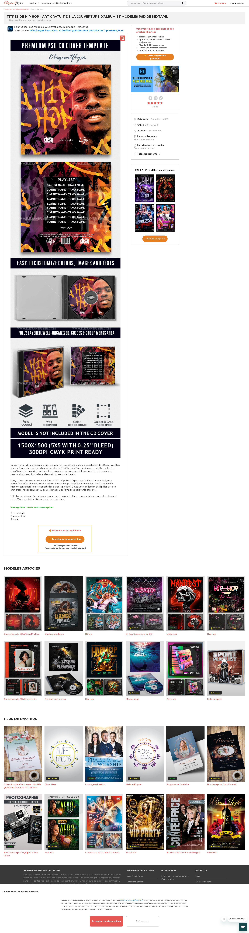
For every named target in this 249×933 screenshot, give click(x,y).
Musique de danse (54, 634)
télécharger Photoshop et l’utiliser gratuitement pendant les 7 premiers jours (76, 30)
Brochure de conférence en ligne (183, 852)
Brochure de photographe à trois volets (21, 854)
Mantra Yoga (132, 699)
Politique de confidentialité (102, 909)
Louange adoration (95, 784)
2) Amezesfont (18, 516)
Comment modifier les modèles (57, 3)
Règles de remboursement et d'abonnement (174, 877)
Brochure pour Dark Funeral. (221, 784)
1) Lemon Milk (18, 513)
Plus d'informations (144, 139)
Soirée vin (212, 852)
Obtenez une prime (155, 238)
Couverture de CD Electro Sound (102, 852)
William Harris (154, 130)
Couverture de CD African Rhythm (22, 634)
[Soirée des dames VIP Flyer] (165, 218)
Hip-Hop (211, 634)
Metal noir (171, 634)
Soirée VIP (131, 852)
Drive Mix (171, 699)
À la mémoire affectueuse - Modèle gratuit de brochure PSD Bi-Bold (22, 786)
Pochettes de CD (159, 119)
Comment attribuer (144, 148)
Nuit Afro (49, 852)
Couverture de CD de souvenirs (20, 699)
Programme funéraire (177, 784)
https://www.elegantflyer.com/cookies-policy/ (131, 903)
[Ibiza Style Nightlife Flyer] (144, 218)
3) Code (15, 519)
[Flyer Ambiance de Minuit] (144, 188)
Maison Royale (133, 784)
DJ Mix (88, 634)
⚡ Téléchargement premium (65, 539)
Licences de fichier (134, 876)
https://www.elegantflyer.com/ (131, 900)
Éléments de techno (55, 699)
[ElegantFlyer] (13, 3)
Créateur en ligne (203, 882)
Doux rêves (50, 784)
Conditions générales (135, 882)
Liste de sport (214, 699)
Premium (221, 3)
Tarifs (198, 876)
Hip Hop (89, 699)
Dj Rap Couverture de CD (139, 634)
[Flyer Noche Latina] (165, 188)
